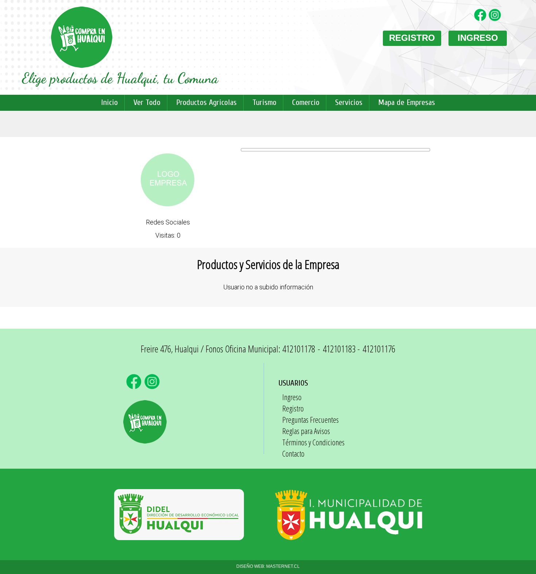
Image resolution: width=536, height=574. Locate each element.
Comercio (305, 102)
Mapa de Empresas (406, 102)
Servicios (348, 102)
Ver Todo (146, 102)
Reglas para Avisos (306, 430)
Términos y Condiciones (313, 442)
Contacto (293, 453)
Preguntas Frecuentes (310, 419)
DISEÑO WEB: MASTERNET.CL (268, 566)
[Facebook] (481, 19)
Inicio (109, 102)
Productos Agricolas (206, 102)
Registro (293, 408)
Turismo (264, 102)
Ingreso (292, 396)
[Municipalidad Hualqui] (348, 536)
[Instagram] (496, 19)
